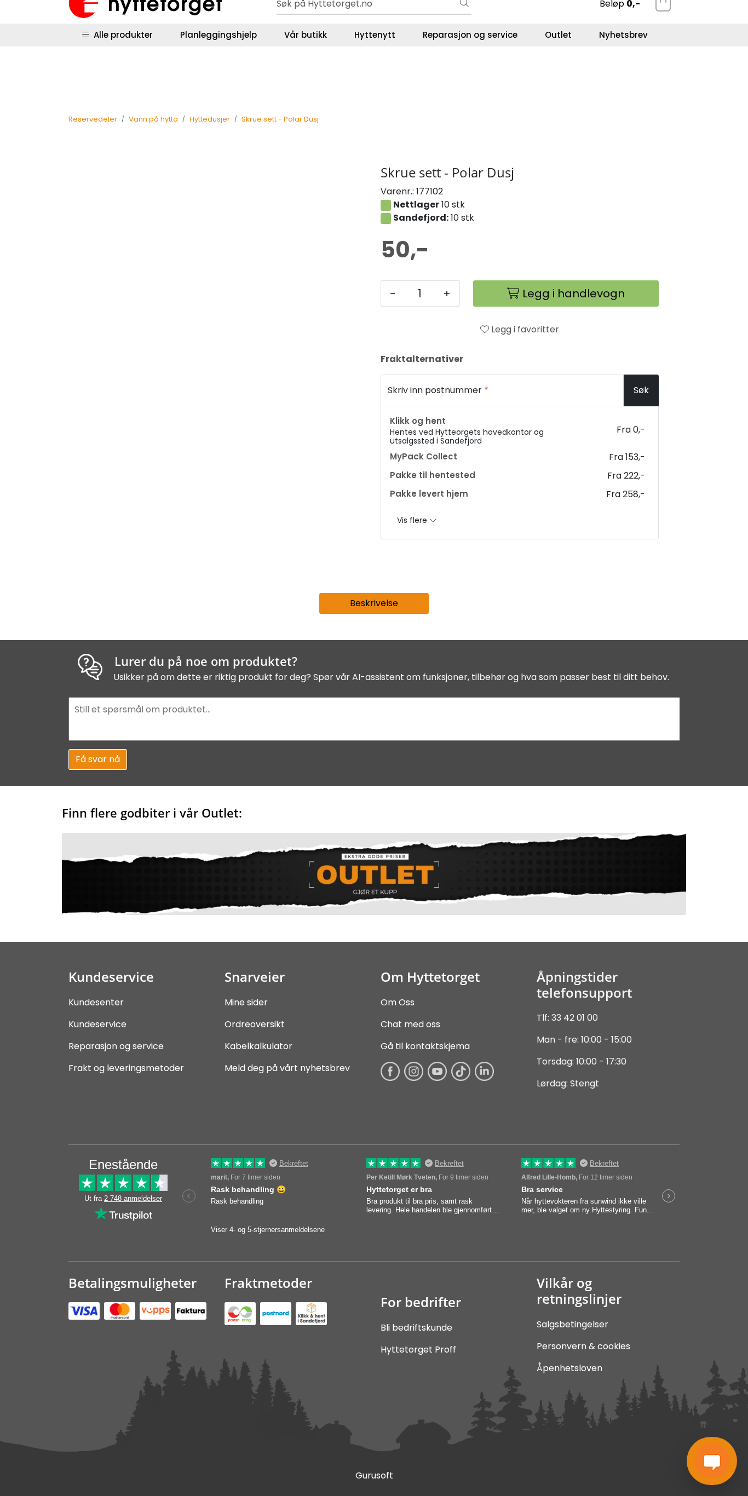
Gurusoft (374, 1475)
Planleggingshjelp (218, 35)
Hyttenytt (374, 35)
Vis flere (413, 520)
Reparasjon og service (470, 35)
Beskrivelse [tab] (374, 603)
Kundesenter (96, 1002)
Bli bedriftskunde (416, 1327)
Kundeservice (97, 1024)
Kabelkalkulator (258, 1046)
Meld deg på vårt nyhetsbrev (287, 1068)
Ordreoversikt (255, 1024)
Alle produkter (121, 35)
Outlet (558, 35)
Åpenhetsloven (569, 1368)
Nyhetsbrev (623, 35)
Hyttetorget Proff (418, 1349)
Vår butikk (305, 35)
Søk (641, 390)
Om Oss (398, 1002)
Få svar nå (98, 759)
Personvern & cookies (583, 1346)
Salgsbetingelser (572, 1324)
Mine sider (246, 1002)
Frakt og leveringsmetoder (126, 1068)
